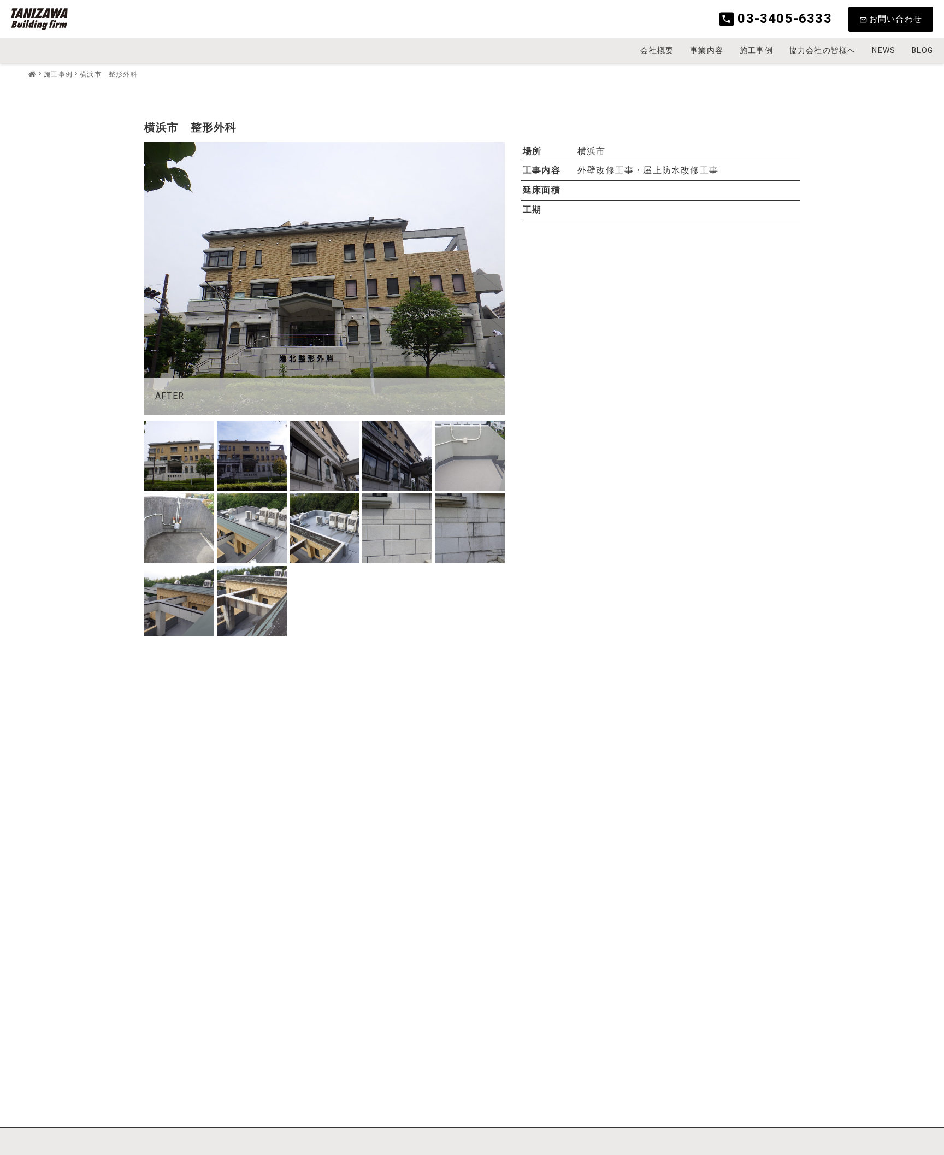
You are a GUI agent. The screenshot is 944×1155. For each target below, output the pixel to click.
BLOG (922, 50)
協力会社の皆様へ (822, 50)
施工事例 (756, 50)
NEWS (883, 50)
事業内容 (706, 50)
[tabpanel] (324, 278)
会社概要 (657, 50)
